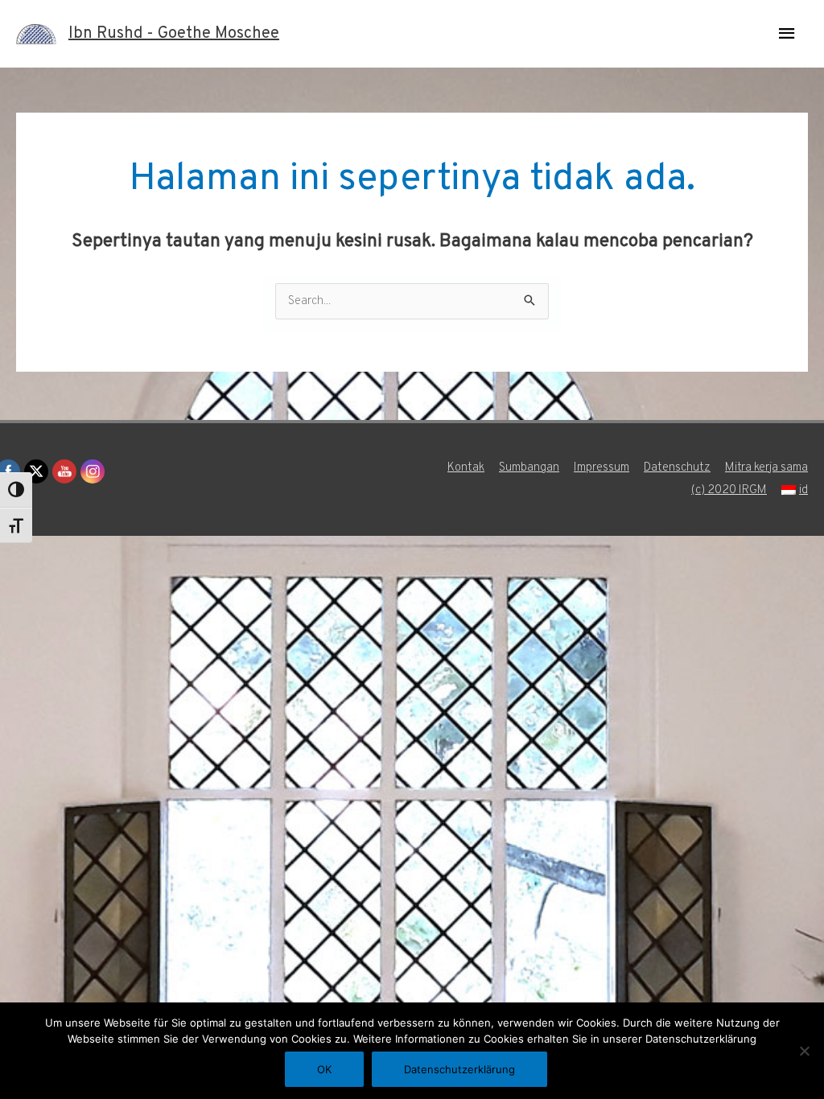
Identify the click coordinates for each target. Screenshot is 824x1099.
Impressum (601, 467)
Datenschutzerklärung (459, 1069)
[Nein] (804, 1051)
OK (324, 1069)
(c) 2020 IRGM (729, 490)
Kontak (465, 467)
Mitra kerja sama (766, 467)
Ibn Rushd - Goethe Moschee (173, 33)
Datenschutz (677, 467)
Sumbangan (529, 467)
